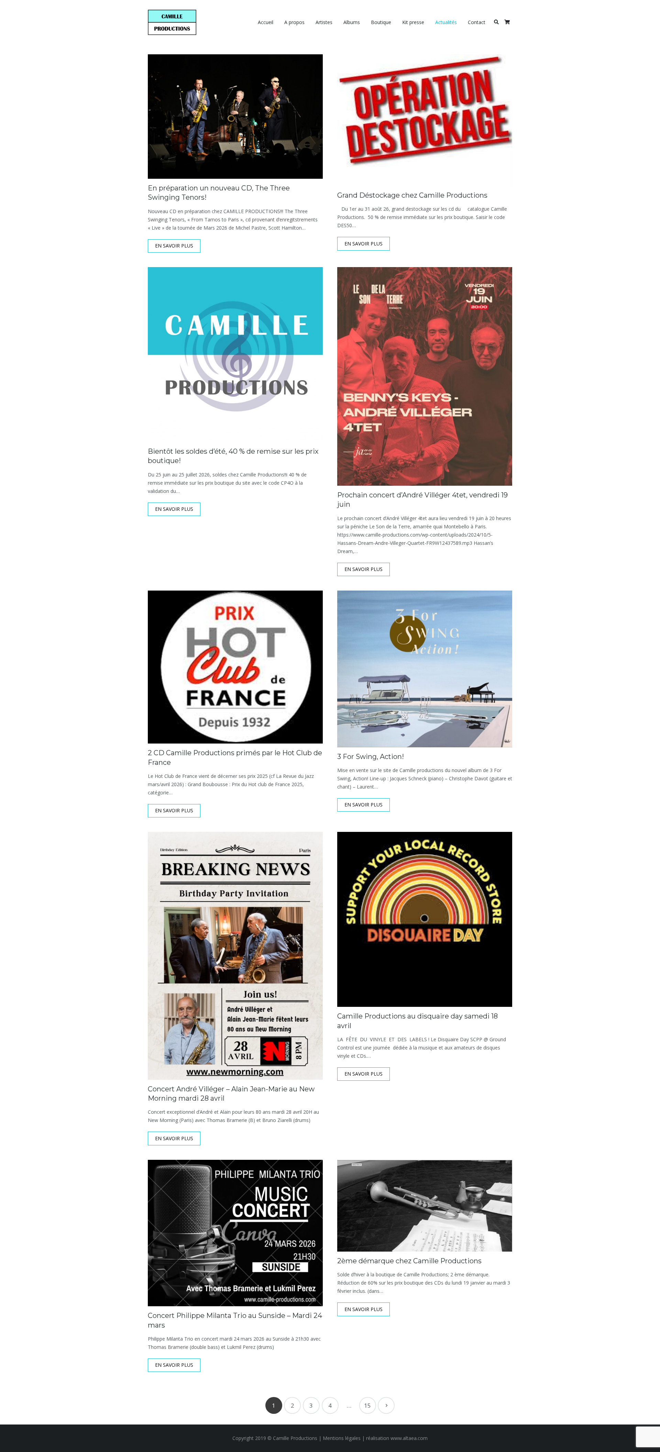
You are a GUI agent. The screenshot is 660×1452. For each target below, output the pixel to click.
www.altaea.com (409, 1438)
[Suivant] (386, 1405)
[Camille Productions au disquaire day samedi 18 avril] (424, 919)
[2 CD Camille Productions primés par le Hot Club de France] (235, 667)
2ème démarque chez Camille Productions (409, 1261)
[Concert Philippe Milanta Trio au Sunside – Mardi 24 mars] (235, 1233)
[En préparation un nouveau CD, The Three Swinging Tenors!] (235, 116)
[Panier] (507, 22)
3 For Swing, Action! (370, 756)
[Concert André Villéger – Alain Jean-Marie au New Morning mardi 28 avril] (235, 955)
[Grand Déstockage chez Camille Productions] (424, 120)
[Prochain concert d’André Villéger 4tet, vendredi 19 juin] (424, 376)
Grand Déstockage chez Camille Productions (412, 195)
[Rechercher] (496, 22)
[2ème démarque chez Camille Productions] (424, 1206)
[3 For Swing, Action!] (424, 669)
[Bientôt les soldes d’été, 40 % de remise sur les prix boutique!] (235, 354)
